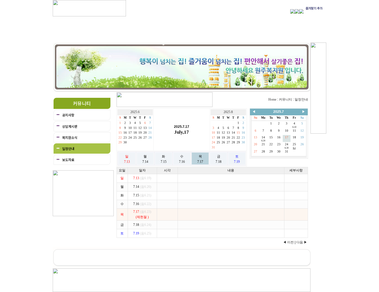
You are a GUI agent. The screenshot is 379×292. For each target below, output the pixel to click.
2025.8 (228, 112)
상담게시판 (69, 126)
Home (272, 99)
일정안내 (68, 148)
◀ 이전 (288, 242)
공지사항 (68, 115)
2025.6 (135, 112)
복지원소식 (69, 137)
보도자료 (68, 159)
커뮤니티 (285, 99)
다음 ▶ (301, 242)
